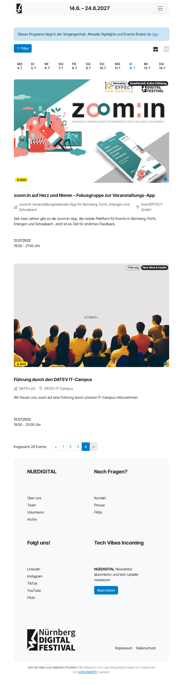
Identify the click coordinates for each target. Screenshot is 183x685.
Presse (99, 505)
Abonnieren (106, 590)
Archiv (32, 519)
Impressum (123, 648)
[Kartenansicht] (164, 49)
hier (155, 34)
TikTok (32, 583)
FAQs (98, 512)
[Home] (19, 8)
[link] (132, 66)
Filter (25, 48)
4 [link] (86, 446)
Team (31, 505)
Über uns (34, 498)
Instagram (34, 576)
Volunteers (35, 512)
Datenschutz (146, 648)
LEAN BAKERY (87, 672)
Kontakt (100, 498)
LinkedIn (33, 569)
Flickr (31, 597)
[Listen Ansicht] (153, 49)
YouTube (34, 590)
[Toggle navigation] (160, 8)
